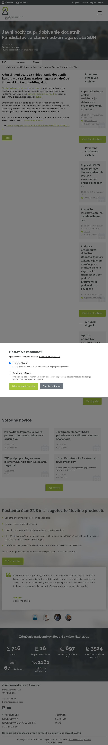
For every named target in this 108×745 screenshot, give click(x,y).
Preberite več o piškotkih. (49, 356)
